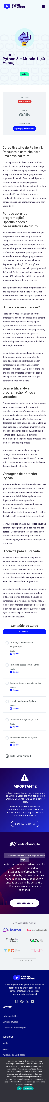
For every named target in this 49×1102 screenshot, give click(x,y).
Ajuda (5, 1043)
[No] (45, 1079)
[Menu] (43, 6)
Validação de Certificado (13, 1055)
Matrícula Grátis (10, 1016)
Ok (19, 1088)
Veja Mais (28, 1088)
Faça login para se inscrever (24, 129)
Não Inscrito (24, 101)
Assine (5, 1049)
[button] (25, 824)
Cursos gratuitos (10, 1022)
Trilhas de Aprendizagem (14, 1027)
